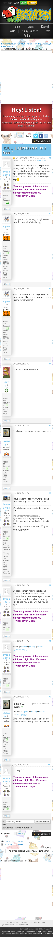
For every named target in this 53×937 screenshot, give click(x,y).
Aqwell (24, 646)
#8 (50, 641)
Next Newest (23, 827)
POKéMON (21, 44)
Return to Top (35, 922)
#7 (50, 585)
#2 (50, 214)
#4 (50, 364)
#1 (50, 158)
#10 (49, 764)
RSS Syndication (22, 924)
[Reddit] (46, 137)
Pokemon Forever (8, 44)
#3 (50, 289)
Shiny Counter (30, 30)
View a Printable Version (14, 841)
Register (32, 2)
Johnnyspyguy (6, 507)
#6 (50, 493)
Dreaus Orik (6, 173)
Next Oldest (7, 826)
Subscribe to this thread (14, 844)
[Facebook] (40, 137)
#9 (50, 697)
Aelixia (40, 646)
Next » (20, 136)
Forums (30, 26)
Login (23, 2)
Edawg (32, 646)
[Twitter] (35, 137)
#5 (50, 425)
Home (16, 26)
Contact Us (7, 922)
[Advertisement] (26, 77)
